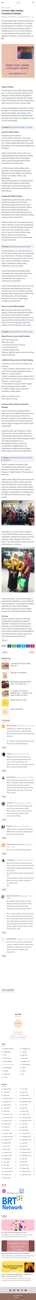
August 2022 (7, 1159)
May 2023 (24, 1146)
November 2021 (26, 1171)
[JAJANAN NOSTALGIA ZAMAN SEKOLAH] (5, 666)
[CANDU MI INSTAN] (5, 712)
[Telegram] (19, 646)
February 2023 (26, 1149)
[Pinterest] (32, 646)
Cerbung (24, 1052)
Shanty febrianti (11, 725)
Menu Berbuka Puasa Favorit (20, 246)
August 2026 (7, 1089)
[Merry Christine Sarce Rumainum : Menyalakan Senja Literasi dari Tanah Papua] (18, 1272)
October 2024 (8, 1120)
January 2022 (26, 1168)
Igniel (20, 1297)
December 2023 (8, 1136)
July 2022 (24, 1159)
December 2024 (8, 1117)
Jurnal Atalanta (26, 1064)
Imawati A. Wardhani (13, 896)
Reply (4, 747)
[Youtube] (25, 1290)
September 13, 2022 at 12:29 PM (25, 777)
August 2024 (7, 1124)
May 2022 (24, 1162)
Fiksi (5, 1055)
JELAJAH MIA (18, 1033)
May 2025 (24, 1108)
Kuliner (5, 640)
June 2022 (7, 1162)
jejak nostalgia (8, 1061)
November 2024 (26, 1117)
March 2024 (25, 1130)
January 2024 (26, 1133)
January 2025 (26, 1114)
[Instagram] (22, 1290)
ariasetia (9, 826)
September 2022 (26, 1155)
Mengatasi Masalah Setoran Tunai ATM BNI (16, 1253)
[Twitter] (14, 646)
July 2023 (24, 1143)
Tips (23, 1074)
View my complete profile (18, 1037)
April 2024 (7, 1130)
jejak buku (25, 1055)
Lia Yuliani (9, 803)
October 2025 (8, 1101)
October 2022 (8, 1155)
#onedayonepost (8, 1048)
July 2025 (24, 1105)
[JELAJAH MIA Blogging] (18, 2)
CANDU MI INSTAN (16, 709)
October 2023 (8, 1139)
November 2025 (26, 1098)
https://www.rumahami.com (15, 844)
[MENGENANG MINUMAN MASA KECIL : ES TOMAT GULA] (5, 684)
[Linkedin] (28, 646)
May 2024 (24, 1127)
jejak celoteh (7, 1058)
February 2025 (8, 1114)
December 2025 (8, 1098)
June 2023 (7, 1146)
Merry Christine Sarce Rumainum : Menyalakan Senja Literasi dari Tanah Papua (17, 1275)
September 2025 (26, 1101)
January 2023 (8, 1152)
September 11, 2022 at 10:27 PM (26, 725)
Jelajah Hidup (25, 1061)
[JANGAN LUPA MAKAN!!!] (5, 675)
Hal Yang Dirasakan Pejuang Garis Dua (14, 1232)
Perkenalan (7, 1074)
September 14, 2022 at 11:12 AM (25, 939)
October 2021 (7, 1174)
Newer (5, 652)
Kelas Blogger (7, 1067)
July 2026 (24, 1089)
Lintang (9, 754)
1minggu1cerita (26, 1048)
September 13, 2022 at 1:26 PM (21, 826)
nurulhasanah (11, 777)
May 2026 (24, 1092)
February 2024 (8, 1133)
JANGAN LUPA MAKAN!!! (18, 673)
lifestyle (6, 1071)
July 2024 (24, 1124)
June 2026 (7, 1092)
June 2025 (7, 1108)
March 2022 (25, 1165)
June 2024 (7, 1127)
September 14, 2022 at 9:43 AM (24, 860)
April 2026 (7, 1095)
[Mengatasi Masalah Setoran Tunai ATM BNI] (18, 1251)
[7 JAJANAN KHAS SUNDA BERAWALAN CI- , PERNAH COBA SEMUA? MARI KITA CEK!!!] (5, 693)
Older (32, 652)
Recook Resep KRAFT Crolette (21, 127)
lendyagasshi (10, 860)
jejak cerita (25, 1058)
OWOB (23, 1071)
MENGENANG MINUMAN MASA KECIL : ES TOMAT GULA (20, 683)
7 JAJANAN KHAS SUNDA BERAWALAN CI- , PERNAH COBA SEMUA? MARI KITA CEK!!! (21, 693)
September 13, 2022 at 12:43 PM (22, 803)
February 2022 (8, 1168)
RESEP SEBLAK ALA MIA (18, 700)
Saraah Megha (11, 939)
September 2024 (26, 1120)
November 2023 (26, 1136)
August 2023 (7, 1143)
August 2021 (7, 1178)
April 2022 (6, 1165)
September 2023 (26, 1139)
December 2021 (8, 1171)
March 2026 (25, 1095)
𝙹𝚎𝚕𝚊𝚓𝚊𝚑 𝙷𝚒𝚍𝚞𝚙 (9, 1064)
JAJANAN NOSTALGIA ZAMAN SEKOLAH (20, 665)
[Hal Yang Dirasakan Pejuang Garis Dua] (18, 1230)
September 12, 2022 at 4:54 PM (20, 754)
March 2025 (25, 1111)
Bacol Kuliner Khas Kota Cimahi (21, 332)
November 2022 (26, 1152)
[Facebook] (9, 646)
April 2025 (6, 1111)
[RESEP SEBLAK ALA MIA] (5, 703)
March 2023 (7, 1149)
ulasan (5, 1077)
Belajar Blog (7, 1052)
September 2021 (26, 1174)
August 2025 (7, 1105)
